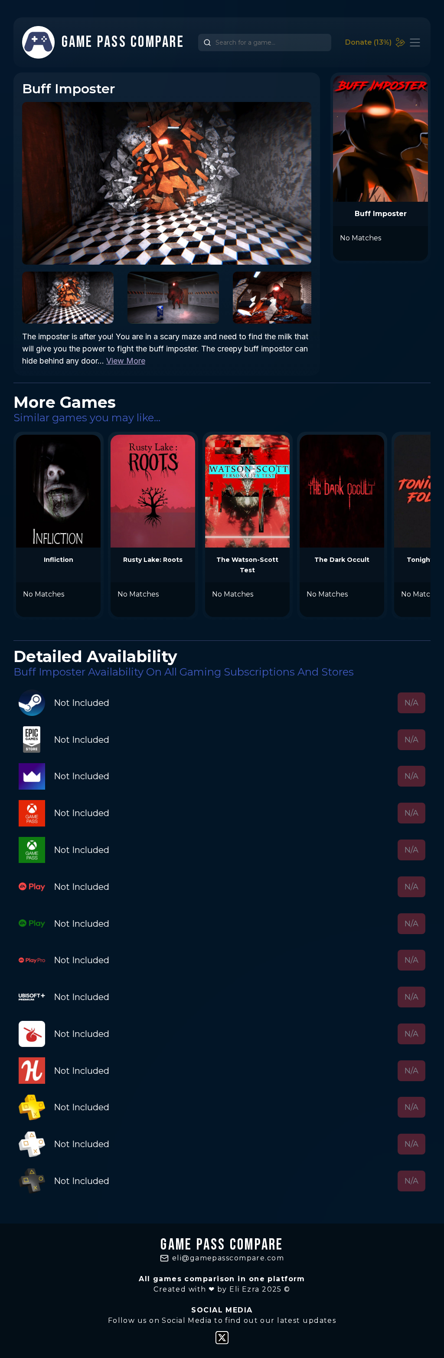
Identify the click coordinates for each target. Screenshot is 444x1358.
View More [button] (125, 360)
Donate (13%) (368, 42)
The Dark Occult (341, 560)
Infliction (58, 560)
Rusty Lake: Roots (153, 560)
